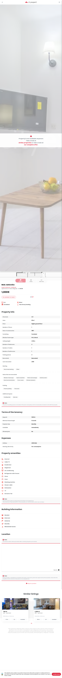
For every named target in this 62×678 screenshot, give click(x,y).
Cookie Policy (18, 674)
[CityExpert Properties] (31, 2)
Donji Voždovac (6, 287)
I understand (56, 674)
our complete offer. (31, 145)
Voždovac (13, 287)
